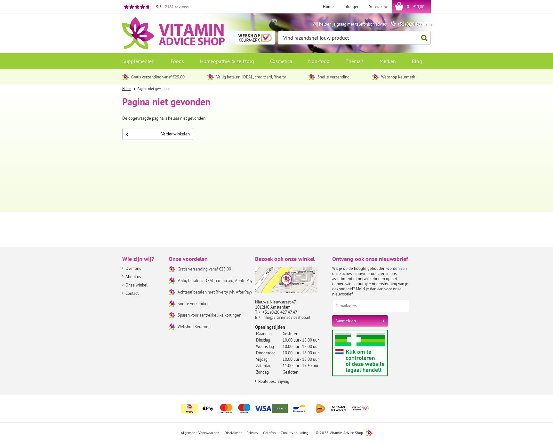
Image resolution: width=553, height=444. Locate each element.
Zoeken (424, 37)
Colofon (269, 432)
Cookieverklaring (294, 432)
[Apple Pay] (208, 408)
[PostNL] (320, 408)
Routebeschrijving (273, 381)
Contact (132, 293)
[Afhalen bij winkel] (339, 408)
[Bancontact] (299, 408)
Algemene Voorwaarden (200, 432)
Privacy (252, 432)
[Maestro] (244, 408)
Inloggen (351, 6)
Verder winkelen (175, 133)
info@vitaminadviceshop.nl (286, 317)
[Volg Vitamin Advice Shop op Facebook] (411, 404)
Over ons (133, 268)
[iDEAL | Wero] (189, 408)
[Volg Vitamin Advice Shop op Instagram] (425, 404)
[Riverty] (281, 408)
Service (376, 6)
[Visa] (262, 408)
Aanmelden (345, 320)
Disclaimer (233, 432)
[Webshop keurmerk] (360, 408)
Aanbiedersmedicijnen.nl (372, 353)
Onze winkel (136, 284)
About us (133, 276)
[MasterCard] (226, 408)
